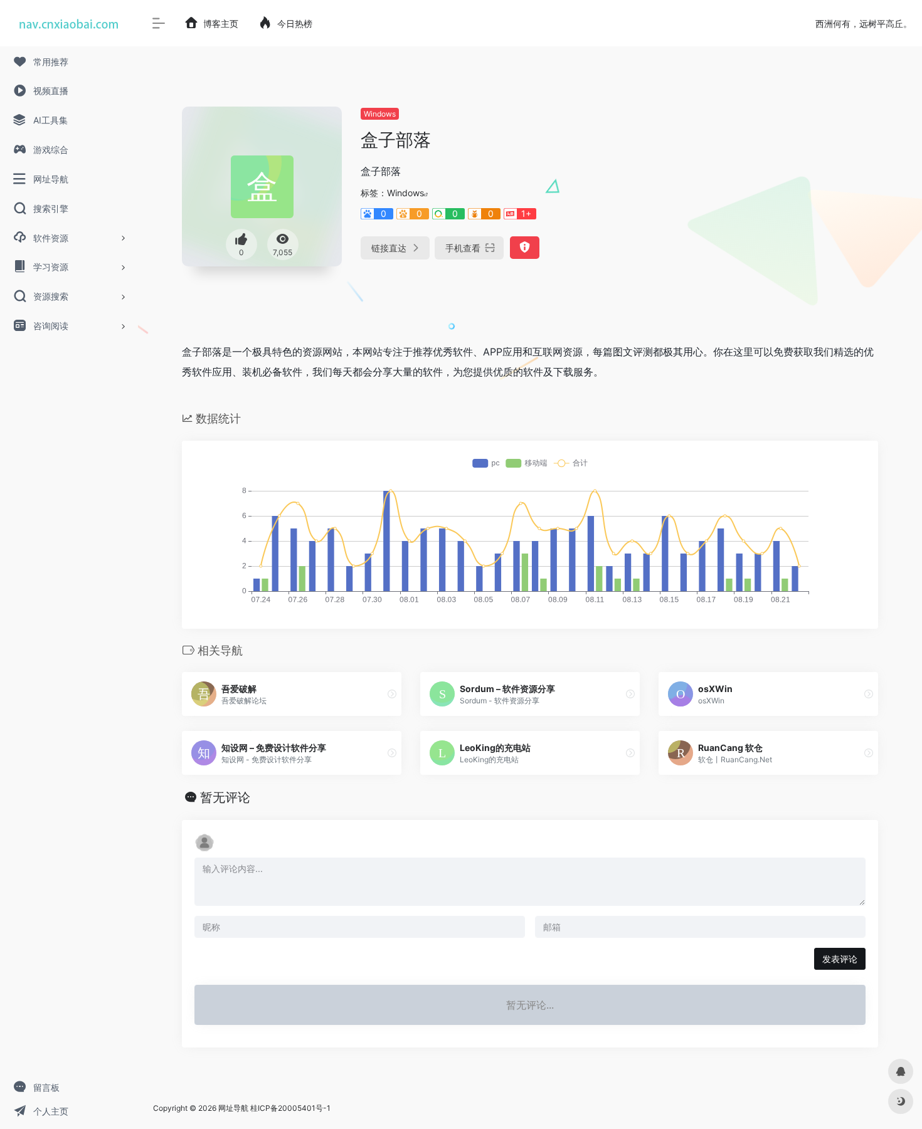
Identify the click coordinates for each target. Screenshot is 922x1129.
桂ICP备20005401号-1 (290, 1108)
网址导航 (233, 1108)
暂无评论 (225, 797)
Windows (380, 113)
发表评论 (839, 958)
